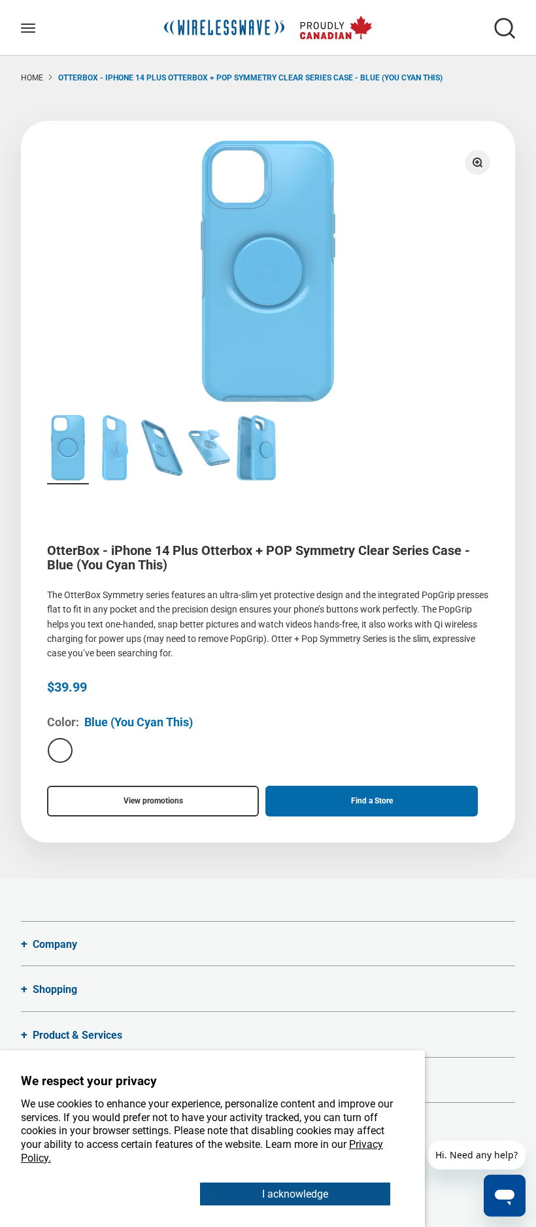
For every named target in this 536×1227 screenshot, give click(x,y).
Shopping (55, 989)
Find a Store (372, 800)
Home (32, 77)
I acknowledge (295, 1194)
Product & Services (77, 1035)
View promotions (153, 800)
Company (55, 944)
